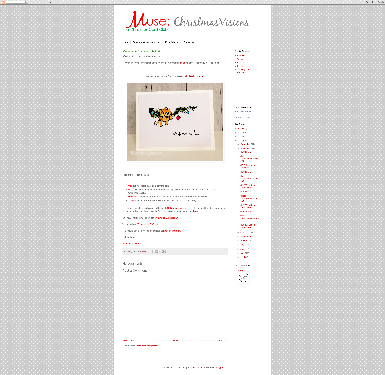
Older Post (222, 340)
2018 (240, 128)
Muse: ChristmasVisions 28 (249, 198)
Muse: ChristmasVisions (243, 111)
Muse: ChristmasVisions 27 (249, 218)
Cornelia (241, 62)
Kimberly (241, 55)
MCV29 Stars (246, 152)
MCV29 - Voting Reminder (247, 166)
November (245, 148)
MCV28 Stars (246, 172)
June (243, 249)
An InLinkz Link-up (131, 243)
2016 (240, 136)
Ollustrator (198, 367)
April (242, 257)
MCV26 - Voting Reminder (247, 226)
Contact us (189, 42)
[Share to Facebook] (162, 251)
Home (125, 42)
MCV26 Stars (246, 211)
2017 (240, 132)
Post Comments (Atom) (147, 346)
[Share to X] (159, 251)
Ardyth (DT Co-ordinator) (244, 70)
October (244, 232)
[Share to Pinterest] (165, 251)
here (182, 62)
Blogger (219, 367)
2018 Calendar (172, 42)
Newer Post (128, 340)
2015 (240, 140)
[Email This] (154, 251)
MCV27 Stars (246, 192)
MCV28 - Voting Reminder (247, 186)
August (244, 240)
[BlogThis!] (156, 251)
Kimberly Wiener (194, 76)
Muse (240, 270)
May (242, 253)
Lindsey (241, 66)
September (246, 236)
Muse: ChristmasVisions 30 (249, 158)
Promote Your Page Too (243, 117)
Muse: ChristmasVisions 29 (249, 178)
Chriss (240, 59)
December (245, 144)
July (242, 245)
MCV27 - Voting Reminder (247, 206)
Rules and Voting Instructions (146, 42)
